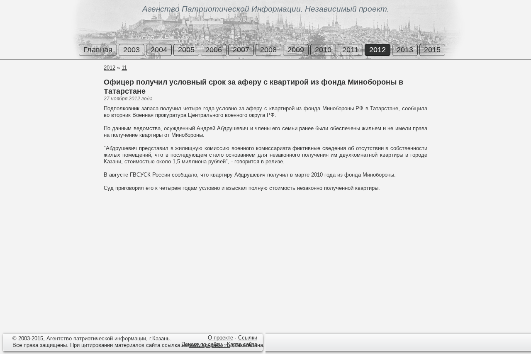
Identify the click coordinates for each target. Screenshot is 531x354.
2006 (213, 50)
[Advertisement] (49, 95)
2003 (131, 50)
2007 (241, 50)
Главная (97, 50)
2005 (186, 50)
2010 (323, 50)
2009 (295, 50)
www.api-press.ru (209, 345)
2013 (405, 50)
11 (124, 68)
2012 (377, 50)
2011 (350, 50)
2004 (159, 50)
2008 (268, 50)
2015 (432, 50)
